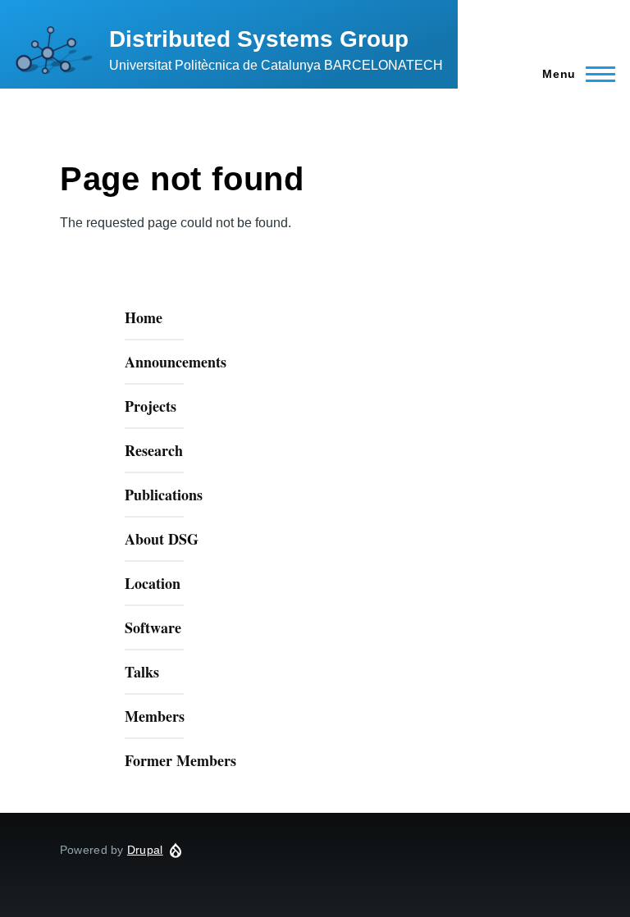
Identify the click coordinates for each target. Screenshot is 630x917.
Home (143, 317)
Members (155, 716)
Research (154, 450)
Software (153, 627)
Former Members (180, 760)
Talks (142, 671)
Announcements (175, 361)
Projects (150, 406)
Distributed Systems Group (259, 39)
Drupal (145, 849)
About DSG (162, 539)
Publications (164, 494)
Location (152, 583)
